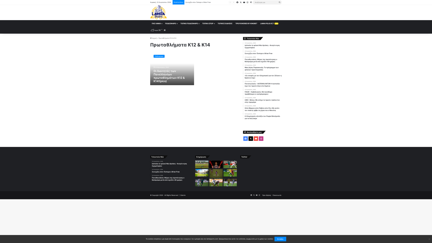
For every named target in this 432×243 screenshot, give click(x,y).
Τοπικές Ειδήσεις (225, 23)
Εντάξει (280, 239)
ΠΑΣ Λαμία (156, 23)
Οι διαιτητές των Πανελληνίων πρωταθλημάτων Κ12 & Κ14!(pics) (169, 76)
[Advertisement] (238, 12)
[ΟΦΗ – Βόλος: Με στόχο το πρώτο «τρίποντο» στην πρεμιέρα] (216, 182)
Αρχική (154, 38)
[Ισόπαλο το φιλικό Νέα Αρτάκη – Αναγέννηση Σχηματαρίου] (201, 164)
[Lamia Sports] (158, 12)
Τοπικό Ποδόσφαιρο (189, 23)
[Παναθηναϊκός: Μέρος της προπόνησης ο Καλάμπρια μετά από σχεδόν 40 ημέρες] (230, 164)
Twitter (244, 157)
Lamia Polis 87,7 (269, 23)
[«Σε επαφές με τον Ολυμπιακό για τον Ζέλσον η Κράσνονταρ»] (216, 173)
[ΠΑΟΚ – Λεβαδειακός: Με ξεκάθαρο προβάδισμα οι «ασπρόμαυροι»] (201, 182)
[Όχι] (429, 239)
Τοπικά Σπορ (207, 23)
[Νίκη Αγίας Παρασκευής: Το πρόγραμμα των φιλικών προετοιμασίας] (201, 173)
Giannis (183, 195)
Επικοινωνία (277, 195)
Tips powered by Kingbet (246, 23)
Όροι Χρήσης (266, 195)
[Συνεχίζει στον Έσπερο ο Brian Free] (216, 164)
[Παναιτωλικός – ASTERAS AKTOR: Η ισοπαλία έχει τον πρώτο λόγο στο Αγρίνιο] (230, 173)
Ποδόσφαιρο (170, 23)
